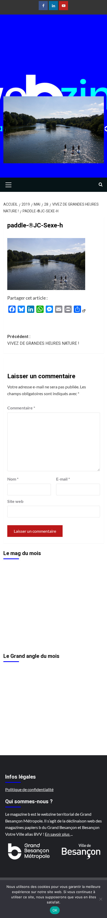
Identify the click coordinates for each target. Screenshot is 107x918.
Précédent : (43, 340)
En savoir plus (57, 834)
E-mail (63, 478)
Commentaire (21, 407)
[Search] (100, 184)
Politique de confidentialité (29, 789)
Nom (12, 478)
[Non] (100, 899)
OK (54, 910)
